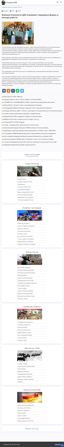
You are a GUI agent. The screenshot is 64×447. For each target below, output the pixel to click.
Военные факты (22, 275)
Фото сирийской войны (25, 335)
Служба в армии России (25, 182)
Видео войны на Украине (25, 241)
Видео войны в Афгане (25, 377)
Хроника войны (22, 327)
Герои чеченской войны (25, 278)
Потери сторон (22, 234)
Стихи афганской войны (25, 374)
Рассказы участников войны (26, 273)
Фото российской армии (25, 195)
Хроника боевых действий (26, 270)
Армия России (22, 179)
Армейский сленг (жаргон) (26, 197)
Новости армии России (15, 7)
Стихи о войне (22, 288)
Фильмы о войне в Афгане (26, 379)
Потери (20, 382)
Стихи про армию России (25, 200)
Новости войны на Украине (26, 226)
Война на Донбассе (23, 223)
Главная (4, 7)
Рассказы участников (24, 231)
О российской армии (24, 189)
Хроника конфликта (24, 410)
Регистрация (30, 156)
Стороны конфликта (24, 325)
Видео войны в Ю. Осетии (26, 421)
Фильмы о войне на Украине (26, 244)
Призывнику (21, 184)
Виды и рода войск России (26, 192)
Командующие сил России (26, 280)
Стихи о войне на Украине (26, 239)
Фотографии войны (24, 286)
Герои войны (22, 369)
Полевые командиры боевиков (27, 283)
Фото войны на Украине (25, 236)
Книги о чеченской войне (25, 291)
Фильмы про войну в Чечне (26, 296)
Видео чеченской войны (25, 293)
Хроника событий (23, 228)
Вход (36, 156)
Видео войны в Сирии (24, 332)
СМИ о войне (22, 413)
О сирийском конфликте (25, 322)
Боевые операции (23, 371)
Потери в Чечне (22, 299)
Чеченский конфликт (24, 267)
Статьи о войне (22, 364)
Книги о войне (22, 416)
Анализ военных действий (26, 405)
